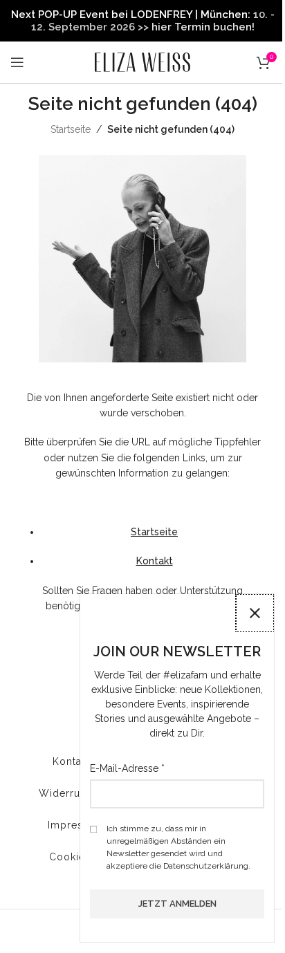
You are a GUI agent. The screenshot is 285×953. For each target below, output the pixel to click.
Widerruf (61, 793)
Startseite (70, 129)
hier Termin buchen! (203, 27)
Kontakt (154, 560)
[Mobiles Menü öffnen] (17, 62)
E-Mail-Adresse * (127, 768)
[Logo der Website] (142, 61)
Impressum (76, 825)
